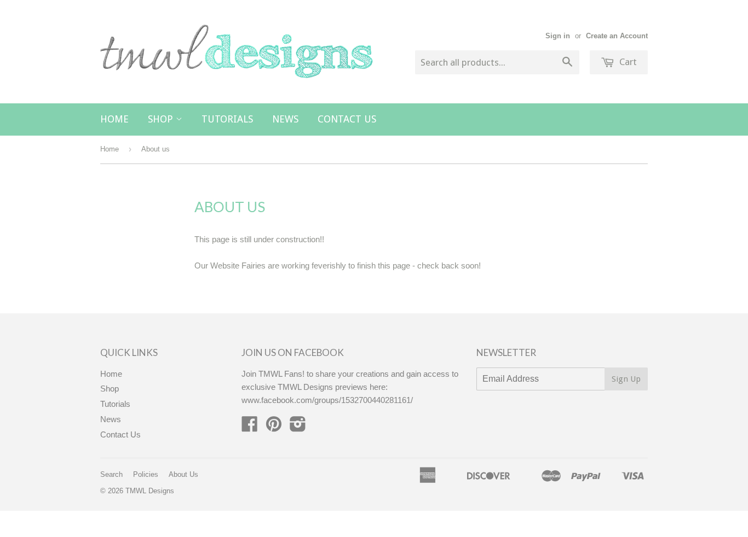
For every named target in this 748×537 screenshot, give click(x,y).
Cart (627, 61)
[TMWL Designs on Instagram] (298, 427)
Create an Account (617, 36)
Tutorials (227, 119)
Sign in (557, 36)
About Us (183, 474)
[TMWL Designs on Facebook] (249, 427)
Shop (162, 119)
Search (111, 474)
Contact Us (347, 119)
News (285, 119)
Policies (145, 474)
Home (114, 119)
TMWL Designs (149, 491)
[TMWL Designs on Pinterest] (274, 427)
